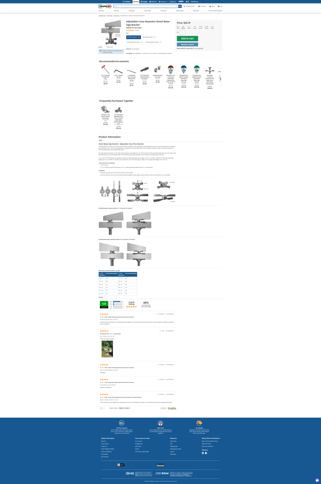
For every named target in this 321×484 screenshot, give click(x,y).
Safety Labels (196, 10)
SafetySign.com (102, 15)
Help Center (173, 441)
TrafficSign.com (173, 474)
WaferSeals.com (189, 475)
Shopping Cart (139, 443)
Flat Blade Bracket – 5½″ (133, 37)
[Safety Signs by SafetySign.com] (105, 8)
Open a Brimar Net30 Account (210, 441)
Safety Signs (101, 10)
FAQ (171, 443)
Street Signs (116, 15)
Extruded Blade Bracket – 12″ (153, 42)
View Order (138, 446)
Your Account (138, 441)
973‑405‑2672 (199, 48)
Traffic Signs (110, 15)
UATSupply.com (181, 475)
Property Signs (147, 10)
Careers (172, 451)
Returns (137, 449)
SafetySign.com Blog (175, 449)
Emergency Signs (179, 10)
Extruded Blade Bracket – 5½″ (135, 42)
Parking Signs (132, 10)
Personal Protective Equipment (215, 10)
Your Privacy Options (140, 451)
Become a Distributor (207, 446)
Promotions (173, 454)
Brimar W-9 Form (206, 443)
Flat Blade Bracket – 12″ (149, 37)
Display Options (113, 408)
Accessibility (104, 454)
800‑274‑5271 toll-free (142, 472)
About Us (103, 441)
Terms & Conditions (106, 451)
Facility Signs (163, 10)
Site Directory (104, 457)
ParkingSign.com (179, 474)
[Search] (180, 6)
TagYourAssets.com (173, 475)
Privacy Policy (105, 443)
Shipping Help (174, 446)
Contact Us (104, 446)
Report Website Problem (107, 449)
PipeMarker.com (186, 474)
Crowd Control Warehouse (187, 473)
